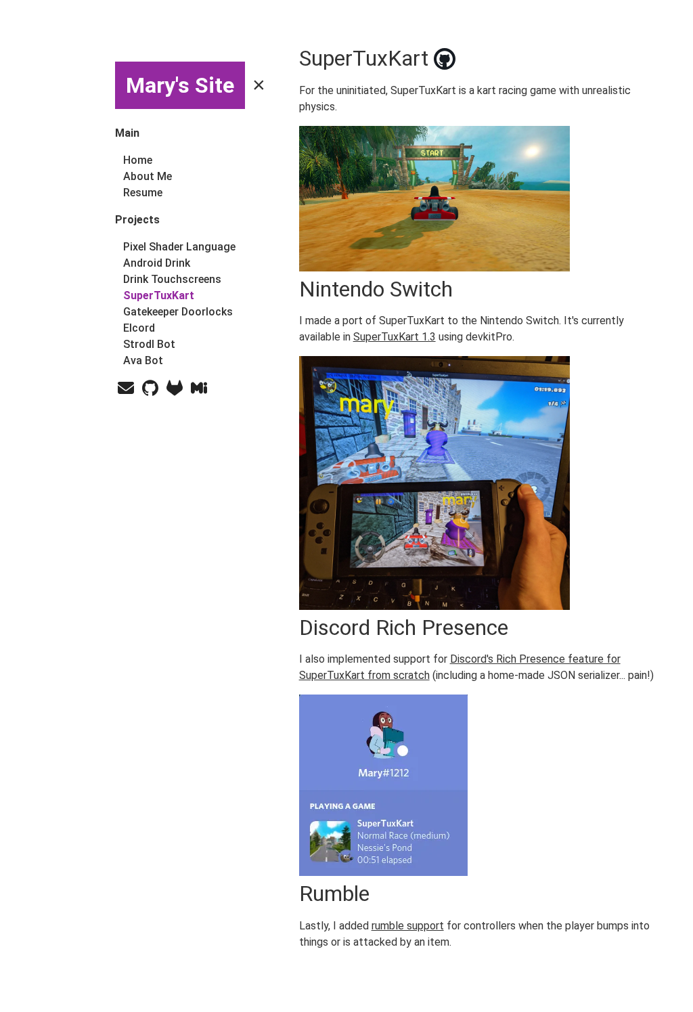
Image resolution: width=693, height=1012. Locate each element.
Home (137, 160)
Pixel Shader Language (179, 246)
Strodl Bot (149, 344)
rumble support (408, 925)
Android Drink (156, 263)
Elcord (139, 328)
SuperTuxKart (158, 295)
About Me (147, 176)
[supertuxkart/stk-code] (509, 59)
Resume (142, 192)
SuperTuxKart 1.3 (394, 336)
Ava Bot (143, 360)
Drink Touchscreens (172, 279)
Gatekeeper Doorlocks (178, 311)
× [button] (258, 84)
